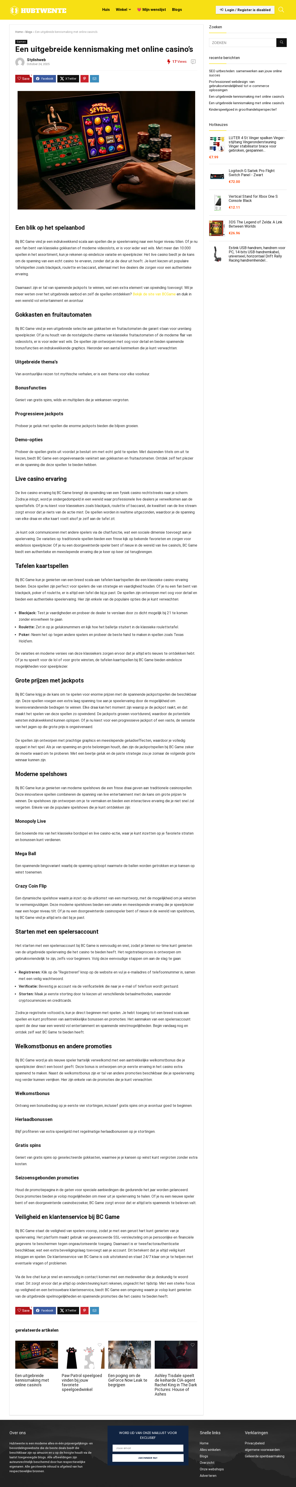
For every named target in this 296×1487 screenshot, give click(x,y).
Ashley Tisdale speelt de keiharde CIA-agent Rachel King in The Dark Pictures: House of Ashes (176, 1384)
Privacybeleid (255, 1443)
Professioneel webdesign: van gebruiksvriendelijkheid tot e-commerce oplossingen (239, 86)
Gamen (21, 41)
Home (19, 32)
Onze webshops (212, 1469)
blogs (28, 32)
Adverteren (208, 1476)
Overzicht (207, 1463)
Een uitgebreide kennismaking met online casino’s (32, 1380)
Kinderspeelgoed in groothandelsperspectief (243, 109)
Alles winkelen (210, 1450)
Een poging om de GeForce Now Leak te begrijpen (127, 1380)
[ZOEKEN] (281, 42)
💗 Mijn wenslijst (151, 9)
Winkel (121, 9)
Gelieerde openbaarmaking (264, 1456)
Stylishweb (36, 60)
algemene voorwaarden (262, 1450)
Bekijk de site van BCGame (154, 294)
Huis (106, 9)
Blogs (177, 9)
